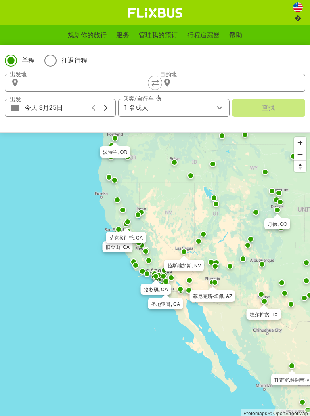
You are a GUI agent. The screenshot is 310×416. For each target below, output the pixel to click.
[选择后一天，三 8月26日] (106, 108)
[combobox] (87, 83)
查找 (268, 107)
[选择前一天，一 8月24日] (93, 108)
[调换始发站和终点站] (155, 83)
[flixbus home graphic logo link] (155, 13)
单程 (28, 60)
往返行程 (74, 60)
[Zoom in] (300, 143)
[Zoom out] (300, 154)
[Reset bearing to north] (300, 166)
